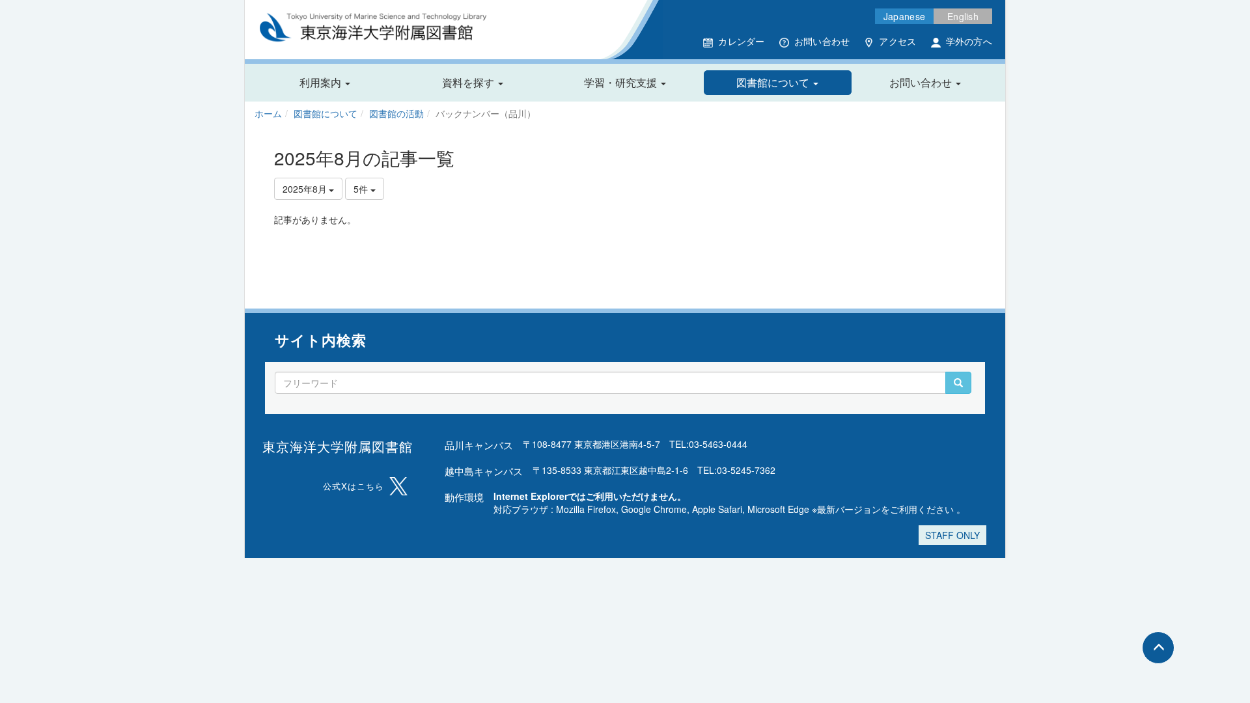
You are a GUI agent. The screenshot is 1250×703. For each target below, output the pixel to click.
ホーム (268, 113)
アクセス (897, 41)
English (963, 16)
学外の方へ (969, 41)
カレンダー (741, 41)
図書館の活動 (396, 113)
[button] (324, 82)
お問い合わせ (822, 41)
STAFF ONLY (952, 535)
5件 (362, 188)
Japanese (904, 16)
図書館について (325, 113)
